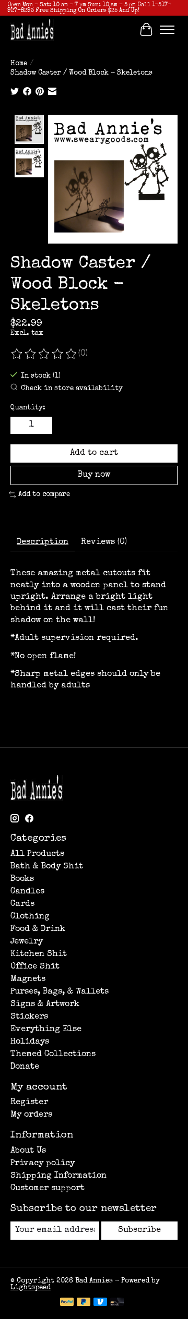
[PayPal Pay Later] (83, 1303)
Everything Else (45, 1029)
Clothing (30, 917)
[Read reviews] (44, 354)
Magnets (27, 979)
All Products (37, 854)
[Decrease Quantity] (20, 425)
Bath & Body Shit (46, 867)
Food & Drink (37, 929)
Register (29, 1102)
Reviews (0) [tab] (104, 542)
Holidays (29, 1042)
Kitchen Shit (38, 954)
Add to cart (94, 453)
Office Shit (35, 967)
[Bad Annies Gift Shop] (32, 29)
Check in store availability (72, 388)
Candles (27, 892)
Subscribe (139, 1230)
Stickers (29, 1017)
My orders (31, 1115)
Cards (22, 904)
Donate (24, 1067)
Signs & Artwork (44, 1004)
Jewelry (26, 942)
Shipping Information (58, 1176)
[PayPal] (67, 1303)
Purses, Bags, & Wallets (59, 992)
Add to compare (44, 494)
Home (18, 63)
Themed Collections (53, 1054)
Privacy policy (42, 1163)
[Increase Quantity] (42, 425)
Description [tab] (42, 542)
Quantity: (27, 408)
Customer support (47, 1188)
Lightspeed (30, 1288)
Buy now (94, 475)
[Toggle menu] (167, 29)
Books (22, 879)
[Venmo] (100, 1303)
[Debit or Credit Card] (117, 1303)
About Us (28, 1151)
